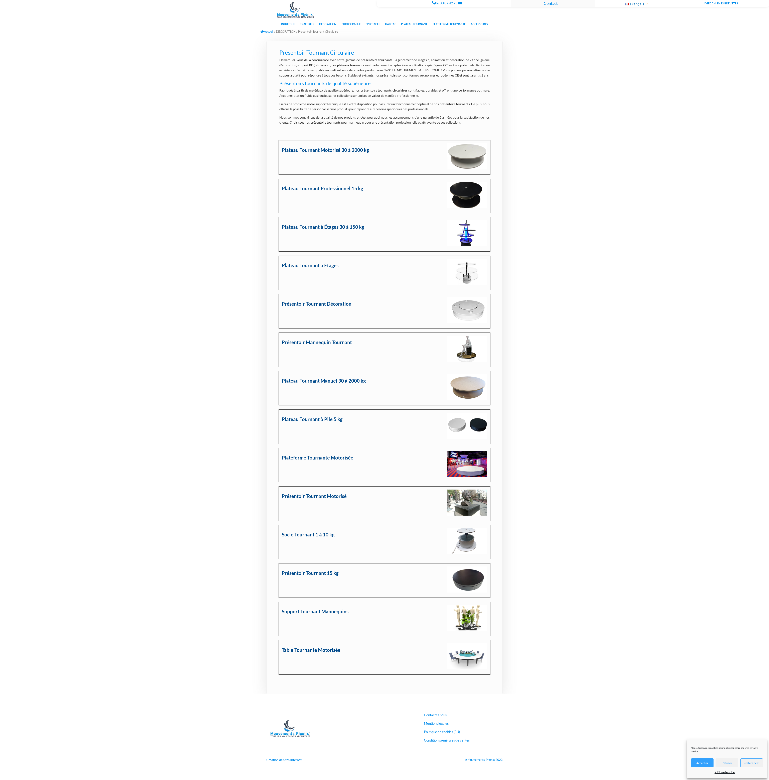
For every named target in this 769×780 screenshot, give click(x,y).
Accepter (702, 763)
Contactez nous (435, 715)
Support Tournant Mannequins (315, 611)
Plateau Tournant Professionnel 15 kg (322, 188)
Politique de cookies (725, 772)
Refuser (727, 763)
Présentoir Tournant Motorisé (314, 496)
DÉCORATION (286, 31)
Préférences (752, 763)
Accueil (269, 31)
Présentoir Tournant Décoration (316, 304)
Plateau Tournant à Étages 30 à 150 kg (323, 227)
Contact (551, 3)
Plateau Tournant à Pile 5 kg (312, 419)
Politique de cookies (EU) (442, 732)
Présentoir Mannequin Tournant (317, 342)
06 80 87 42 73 (446, 3)
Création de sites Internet (284, 760)
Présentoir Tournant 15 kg (310, 573)
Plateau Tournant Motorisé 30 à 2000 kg (325, 150)
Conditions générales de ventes (447, 740)
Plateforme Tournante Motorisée (317, 458)
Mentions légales (436, 724)
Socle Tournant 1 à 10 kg (308, 534)
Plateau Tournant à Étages (310, 265)
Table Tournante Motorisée (311, 650)
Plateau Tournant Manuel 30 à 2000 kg (324, 381)
